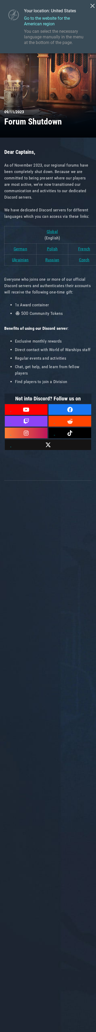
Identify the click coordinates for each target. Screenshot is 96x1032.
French (84, 248)
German (20, 248)
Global (52, 231)
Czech (84, 259)
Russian (52, 259)
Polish (52, 248)
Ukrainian (20, 259)
